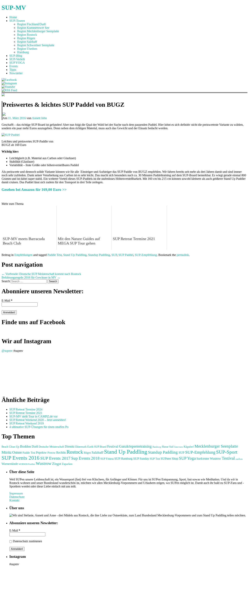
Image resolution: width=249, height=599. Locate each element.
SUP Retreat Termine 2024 (25, 409)
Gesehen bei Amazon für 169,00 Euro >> (34, 190)
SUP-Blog (15, 55)
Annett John (39, 118)
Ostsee (17, 452)
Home (13, 17)
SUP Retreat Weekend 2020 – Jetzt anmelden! (37, 420)
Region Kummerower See (33, 27)
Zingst (56, 464)
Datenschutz (17, 497)
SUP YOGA (17, 62)
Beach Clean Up (10, 446)
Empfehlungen (23, 255)
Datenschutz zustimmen (27, 541)
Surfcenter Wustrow (208, 458)
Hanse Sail (168, 446)
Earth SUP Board (96, 446)
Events (13, 66)
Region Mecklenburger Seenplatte (38, 31)
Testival (228, 458)
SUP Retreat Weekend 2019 (26, 423)
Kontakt (14, 500)
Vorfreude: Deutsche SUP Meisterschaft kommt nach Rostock (41, 274)
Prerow (51, 452)
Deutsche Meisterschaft (51, 446)
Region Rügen (26, 38)
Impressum (16, 493)
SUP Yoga (187, 458)
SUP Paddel (125, 255)
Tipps (12, 69)
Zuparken (67, 464)
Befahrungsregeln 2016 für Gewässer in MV (31, 277)
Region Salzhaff (27, 41)
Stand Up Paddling (75, 255)
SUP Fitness (107, 458)
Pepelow (41, 452)
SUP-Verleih (17, 59)
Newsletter (16, 73)
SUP (114, 255)
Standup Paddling (99, 255)
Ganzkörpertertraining (135, 446)
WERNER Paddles (27, 464)
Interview (178, 447)
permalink (183, 255)
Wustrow (43, 463)
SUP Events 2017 (55, 458)
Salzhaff (97, 452)
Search (6, 281)
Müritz (6, 452)
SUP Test (155, 458)
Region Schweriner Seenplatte (35, 45)
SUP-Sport (226, 452)
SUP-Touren (17, 20)
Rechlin (61, 452)
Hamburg (23, 52)
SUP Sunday (141, 458)
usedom (239, 459)
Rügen (87, 452)
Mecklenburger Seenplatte (216, 446)
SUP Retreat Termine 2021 (25, 413)
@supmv (7, 350)
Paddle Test (54, 255)
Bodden (25, 446)
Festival (112, 446)
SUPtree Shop (169, 458)
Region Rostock (27, 34)
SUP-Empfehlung (146, 255)
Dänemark (81, 446)
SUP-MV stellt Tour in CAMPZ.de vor (33, 416)
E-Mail (7, 300)
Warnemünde (10, 463)
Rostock (75, 452)
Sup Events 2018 (85, 458)
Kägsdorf (189, 446)
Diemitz (70, 446)
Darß (35, 446)
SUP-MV (14, 7)
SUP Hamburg (123, 458)
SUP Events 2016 (20, 458)
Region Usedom (27, 48)
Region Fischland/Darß (31, 24)
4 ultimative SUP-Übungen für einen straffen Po (38, 427)
